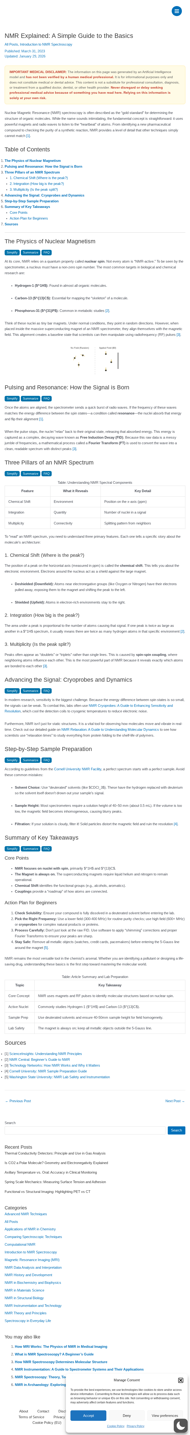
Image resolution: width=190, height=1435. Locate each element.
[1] (28, 136)
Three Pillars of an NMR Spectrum (32, 172)
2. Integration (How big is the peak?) (37, 184)
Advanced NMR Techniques (26, 1214)
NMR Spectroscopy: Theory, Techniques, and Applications (62, 1377)
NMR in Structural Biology (24, 1298)
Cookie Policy (115, 1426)
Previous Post (18, 1101)
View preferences (165, 1416)
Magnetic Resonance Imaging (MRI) (32, 1260)
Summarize (30, 252)
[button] (180, 1380)
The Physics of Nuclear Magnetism (33, 161)
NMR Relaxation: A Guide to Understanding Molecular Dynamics (110, 729)
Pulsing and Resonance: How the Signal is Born (43, 166)
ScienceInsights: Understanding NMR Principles (45, 1054)
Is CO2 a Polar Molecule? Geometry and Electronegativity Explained (56, 1163)
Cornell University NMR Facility (77, 769)
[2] (107, 311)
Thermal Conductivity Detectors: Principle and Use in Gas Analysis (55, 1153)
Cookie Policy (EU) (46, 1423)
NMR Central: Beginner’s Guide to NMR (39, 1059)
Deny (127, 1416)
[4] (175, 824)
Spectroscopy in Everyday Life (28, 1321)
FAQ (47, 252)
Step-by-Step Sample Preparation (32, 201)
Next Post (175, 1101)
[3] (178, 335)
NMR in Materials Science (24, 1290)
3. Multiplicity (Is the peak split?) (34, 189)
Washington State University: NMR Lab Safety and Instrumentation (59, 1077)
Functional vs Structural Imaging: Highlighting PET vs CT (47, 1192)
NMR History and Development (28, 1275)
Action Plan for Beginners (29, 218)
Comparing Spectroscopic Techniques (33, 1237)
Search (10, 1123)
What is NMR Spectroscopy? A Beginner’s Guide (54, 1354)
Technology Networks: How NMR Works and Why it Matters (54, 1065)
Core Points (19, 212)
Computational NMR (20, 1244)
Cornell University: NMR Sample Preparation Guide (48, 1071)
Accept (88, 1416)
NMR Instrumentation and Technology (33, 1306)
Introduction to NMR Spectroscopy (46, 44)
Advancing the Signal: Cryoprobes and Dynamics (44, 195)
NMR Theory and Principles (26, 1313)
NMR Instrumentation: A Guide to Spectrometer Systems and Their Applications (79, 1369)
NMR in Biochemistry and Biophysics (33, 1283)
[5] (46, 948)
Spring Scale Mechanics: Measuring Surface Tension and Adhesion (55, 1182)
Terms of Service (31, 1417)
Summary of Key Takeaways (27, 207)
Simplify (12, 252)
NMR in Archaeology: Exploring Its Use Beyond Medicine (61, 1385)
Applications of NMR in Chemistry (30, 1229)
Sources (11, 224)
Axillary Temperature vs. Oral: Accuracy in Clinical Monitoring (51, 1172)
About (23, 1411)
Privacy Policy (135, 1426)
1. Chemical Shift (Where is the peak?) (39, 178)
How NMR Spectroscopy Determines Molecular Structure (61, 1362)
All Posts (11, 44)
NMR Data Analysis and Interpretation (33, 1267)
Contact (43, 1411)
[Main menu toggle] (177, 11)
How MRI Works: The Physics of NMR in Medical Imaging (61, 1346)
